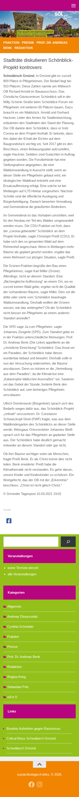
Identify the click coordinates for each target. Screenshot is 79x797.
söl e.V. (12, 697)
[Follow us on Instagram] (39, 784)
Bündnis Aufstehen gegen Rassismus (33, 728)
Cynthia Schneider (20, 626)
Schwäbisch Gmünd (21, 748)
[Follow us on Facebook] (32, 784)
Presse (28, 42)
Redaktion (23, 48)
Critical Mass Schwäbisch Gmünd (31, 738)
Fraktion (11, 42)
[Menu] (73, 5)
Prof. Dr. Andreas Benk (23, 657)
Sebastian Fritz (18, 687)
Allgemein (14, 606)
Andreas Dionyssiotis (22, 616)
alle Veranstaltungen (22, 574)
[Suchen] (68, 541)
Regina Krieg (16, 677)
